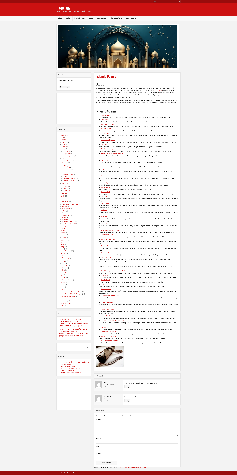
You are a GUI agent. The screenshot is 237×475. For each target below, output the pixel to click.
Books (63, 228)
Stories (63, 289)
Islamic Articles (101, 18)
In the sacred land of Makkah (110, 295)
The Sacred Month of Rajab (109, 341)
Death (64, 142)
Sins (63, 270)
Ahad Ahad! (104, 176)
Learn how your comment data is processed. (133, 467)
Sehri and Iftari (68, 174)
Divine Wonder (106, 289)
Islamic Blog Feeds (116, 18)
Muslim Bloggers (79, 18)
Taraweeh (66, 176)
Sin (62, 331)
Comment (99, 419)
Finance (64, 147)
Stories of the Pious (68, 296)
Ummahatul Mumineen (69, 223)
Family (63, 233)
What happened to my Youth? (110, 230)
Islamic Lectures (131, 18)
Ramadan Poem (106, 246)
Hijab (62, 242)
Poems (76, 327)
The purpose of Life (107, 124)
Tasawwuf (64, 301)
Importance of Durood (68, 366)
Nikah (67, 327)
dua (85, 321)
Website (98, 453)
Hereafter (65, 266)
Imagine (103, 264)
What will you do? (106, 183)
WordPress (67, 473)
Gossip (103, 165)
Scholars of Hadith (68, 221)
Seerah (63, 287)
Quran (63, 282)
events (63, 230)
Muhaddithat (66, 208)
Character (63, 321)
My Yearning (105, 160)
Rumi (60, 331)
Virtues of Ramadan (69, 180)
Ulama (91, 18)
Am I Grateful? (105, 280)
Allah (102, 169)
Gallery (68, 18)
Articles (63, 139)
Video (62, 305)
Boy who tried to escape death (71, 292)
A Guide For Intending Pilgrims (70, 368)
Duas (63, 144)
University (66, 190)
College (65, 188)
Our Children (105, 144)
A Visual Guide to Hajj (67, 370)
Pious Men (65, 213)
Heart (78, 323)
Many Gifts (104, 223)
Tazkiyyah (79, 333)
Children (70, 321)
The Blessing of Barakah (108, 336)
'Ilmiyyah (66, 186)
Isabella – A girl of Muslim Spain (72, 294)
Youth (61, 337)
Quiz (62, 275)
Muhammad (62, 327)
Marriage (63, 253)
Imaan (62, 244)
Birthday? (104, 327)
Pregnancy (65, 258)
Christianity (76, 321)
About (60, 18)
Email (98, 446)
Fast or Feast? (105, 133)
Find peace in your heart (108, 332)
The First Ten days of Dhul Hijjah (71, 372)
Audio (63, 196)
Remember (104, 119)
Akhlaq (66, 319)
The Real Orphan (106, 129)
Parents (64, 268)
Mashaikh (79, 325)
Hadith (70, 323)
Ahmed (64, 237)
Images (63, 247)
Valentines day (105, 187)
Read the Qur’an (106, 115)
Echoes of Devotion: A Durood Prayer (113, 320)
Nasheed (64, 199)
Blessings (64, 226)
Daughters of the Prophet (70, 204)
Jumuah (61, 325)
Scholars (65, 219)
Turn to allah (105, 253)
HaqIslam (63, 8)
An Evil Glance (105, 275)
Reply (127, 387)
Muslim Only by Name (108, 140)
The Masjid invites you (108, 239)
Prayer (80, 327)
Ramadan (65, 163)
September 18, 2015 (109, 385)
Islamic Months (67, 161)
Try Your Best (105, 192)
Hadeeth (63, 240)
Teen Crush (104, 216)
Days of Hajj (67, 151)
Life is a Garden (106, 257)
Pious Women (66, 215)
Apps (62, 137)
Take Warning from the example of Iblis (113, 271)
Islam (160, 90)
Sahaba (64, 217)
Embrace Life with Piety (108, 309)
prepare (85, 327)
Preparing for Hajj (69, 156)
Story (71, 331)
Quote (63, 277)
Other (64, 211)
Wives (77, 335)
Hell (102, 284)
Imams (81, 323)
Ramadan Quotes (67, 280)
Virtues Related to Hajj (69, 335)
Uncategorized (65, 303)
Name (98, 438)
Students (65, 183)
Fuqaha (64, 206)
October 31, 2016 (108, 398)
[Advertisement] (74, 108)
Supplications (64, 333)
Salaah (63, 285)
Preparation (67, 170)
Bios (76, 319)
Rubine (75, 473)
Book (79, 319)
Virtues (64, 193)
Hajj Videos (67, 154)
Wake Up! (104, 210)
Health (64, 159)
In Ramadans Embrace (108, 316)
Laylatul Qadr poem (107, 235)
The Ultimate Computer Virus (110, 149)
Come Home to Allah (107, 302)
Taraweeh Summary (69, 178)
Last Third (66, 168)
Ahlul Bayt (61, 319)
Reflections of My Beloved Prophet (112, 153)
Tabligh (63, 299)
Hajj (63, 149)
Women (82, 335)
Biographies (64, 201)
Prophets (64, 273)
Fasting (65, 166)
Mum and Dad (105, 203)
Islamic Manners (66, 251)
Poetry (63, 261)
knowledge (66, 325)
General (63, 235)
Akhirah (63, 135)
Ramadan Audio (68, 172)
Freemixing (104, 196)
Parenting (65, 256)
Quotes (69, 329)
